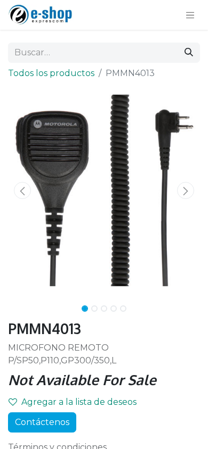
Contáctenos (42, 422)
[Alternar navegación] (190, 15)
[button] (22, 190)
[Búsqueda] (189, 53)
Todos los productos (51, 73)
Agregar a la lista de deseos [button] (79, 402)
